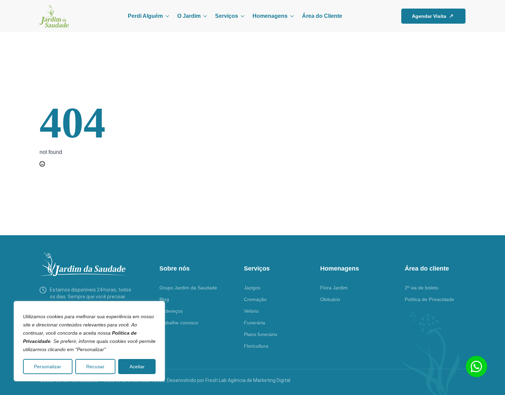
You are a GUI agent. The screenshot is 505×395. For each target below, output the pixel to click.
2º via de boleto (421, 287)
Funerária (254, 322)
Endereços (171, 311)
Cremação (255, 299)
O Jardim (189, 16)
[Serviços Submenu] (241, 16)
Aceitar (137, 366)
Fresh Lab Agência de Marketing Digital (247, 380)
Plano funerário (260, 334)
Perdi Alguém (145, 16)
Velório (251, 311)
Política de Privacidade (429, 299)
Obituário (330, 299)
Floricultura (256, 346)
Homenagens (270, 16)
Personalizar (47, 366)
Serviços (226, 16)
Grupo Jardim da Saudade (188, 287)
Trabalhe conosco (178, 322)
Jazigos (252, 287)
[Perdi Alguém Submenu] (166, 16)
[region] (89, 341)
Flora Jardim (334, 287)
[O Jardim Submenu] (204, 16)
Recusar (95, 366)
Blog (164, 299)
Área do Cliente (322, 16)
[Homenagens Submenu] (291, 16)
